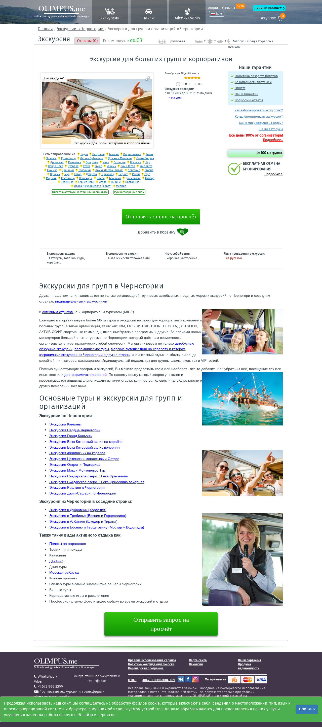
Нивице (116, 182)
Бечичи (114, 154)
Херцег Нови (86, 182)
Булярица (92, 162)
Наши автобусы (271, 129)
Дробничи (57, 162)
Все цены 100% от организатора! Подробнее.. (256, 137)
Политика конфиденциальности (151, 664)
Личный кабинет (267, 8)
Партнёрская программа (146, 668)
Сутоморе (120, 162)
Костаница (68, 178)
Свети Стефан (145, 158)
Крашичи (68, 170)
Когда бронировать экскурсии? (259, 116)
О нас (132, 680)
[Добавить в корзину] (182, 232)
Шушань (135, 162)
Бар (147, 162)
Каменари (85, 178)
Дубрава (73, 166)
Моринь (51, 178)
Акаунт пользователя (158, 680)
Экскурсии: (271, 17)
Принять (307, 709)
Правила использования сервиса (152, 660)
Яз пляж (51, 158)
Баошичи (115, 178)
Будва (84, 154)
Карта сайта (198, 660)
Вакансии (196, 664)
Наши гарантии (246, 94)
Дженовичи (133, 178)
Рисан (136, 174)
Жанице (52, 170)
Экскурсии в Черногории (80, 28)
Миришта (146, 166)
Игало (102, 182)
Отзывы (233, 8)
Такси (148, 18)
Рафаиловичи (132, 154)
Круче (98, 166)
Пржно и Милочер (120, 158)
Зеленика (67, 182)
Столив (149, 170)
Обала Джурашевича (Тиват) (92, 186)
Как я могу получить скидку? (261, 123)
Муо (66, 174)
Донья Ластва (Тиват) (109, 170)
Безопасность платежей (253, 82)
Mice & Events (187, 18)
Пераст (123, 174)
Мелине (121, 186)
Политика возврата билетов (256, 76)
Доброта (91, 174)
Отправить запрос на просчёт (161, 217)
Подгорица (132, 182)
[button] (148, 79)
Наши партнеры (249, 660)
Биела (101, 178)
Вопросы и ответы (249, 100)
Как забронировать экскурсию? (258, 110)
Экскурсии (110, 18)
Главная (45, 28)
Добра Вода (55, 166)
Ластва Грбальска (91, 158)
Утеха (86, 166)
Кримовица (68, 158)
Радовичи (84, 170)
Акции (213, 8)
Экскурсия (54, 39)
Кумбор (149, 178)
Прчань (55, 174)
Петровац (98, 154)
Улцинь (111, 166)
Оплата (240, 88)
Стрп (147, 174)
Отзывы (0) (87, 40)
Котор (78, 174)
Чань (106, 162)
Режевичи (74, 162)
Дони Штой (127, 166)
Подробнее (273, 174)
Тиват (149, 154)
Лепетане (134, 170)
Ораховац (107, 174)
